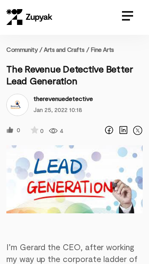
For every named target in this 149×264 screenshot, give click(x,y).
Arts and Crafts (64, 49)
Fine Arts (102, 49)
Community (24, 49)
